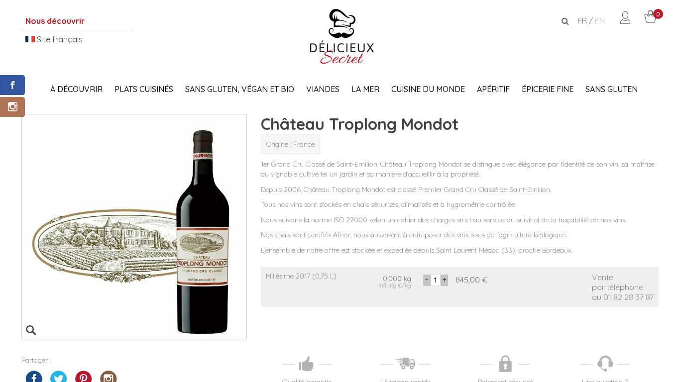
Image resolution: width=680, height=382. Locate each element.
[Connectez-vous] (625, 21)
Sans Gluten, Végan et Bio (239, 89)
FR (582, 20)
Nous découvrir (55, 21)
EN (600, 20)
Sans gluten (611, 89)
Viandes (323, 89)
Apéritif (493, 89)
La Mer (365, 89)
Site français (59, 39)
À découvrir (76, 89)
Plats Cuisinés (143, 89)
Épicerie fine (547, 89)
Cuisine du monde (428, 89)
